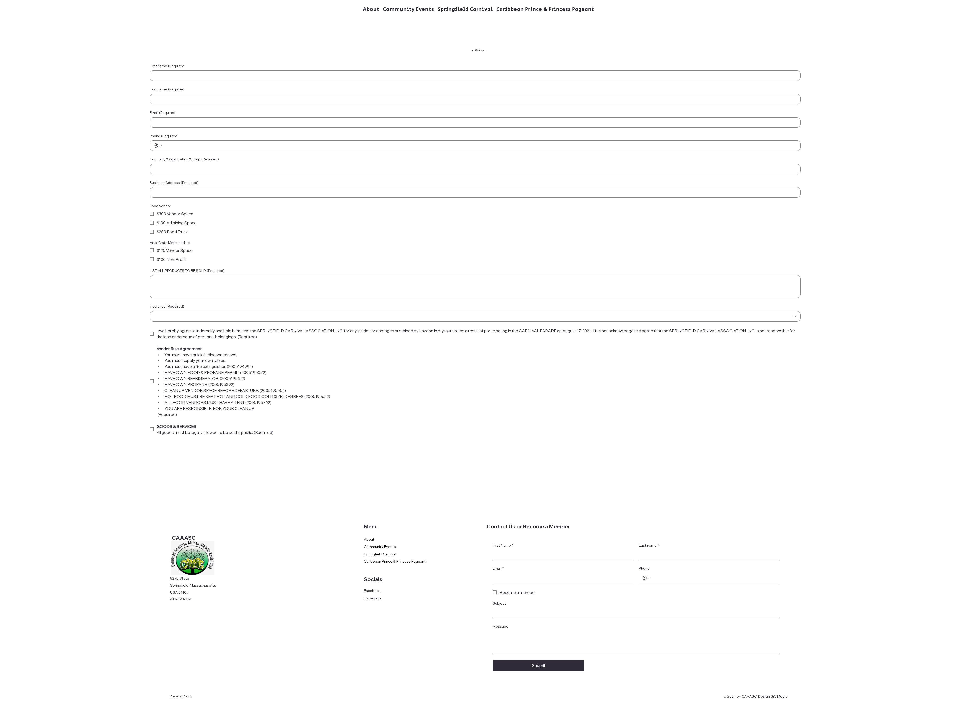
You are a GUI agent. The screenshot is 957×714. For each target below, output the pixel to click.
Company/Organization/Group (184, 159)
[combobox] (475, 316)
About (369, 539)
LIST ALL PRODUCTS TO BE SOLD (187, 270)
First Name (503, 545)
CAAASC (183, 537)
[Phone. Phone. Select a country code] (158, 146)
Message (500, 626)
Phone (164, 136)
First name (168, 66)
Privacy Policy (181, 696)
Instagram (372, 598)
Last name (168, 89)
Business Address (174, 182)
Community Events (380, 546)
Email (163, 112)
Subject (499, 603)
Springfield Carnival (380, 554)
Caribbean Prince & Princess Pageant (395, 561)
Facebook (372, 590)
